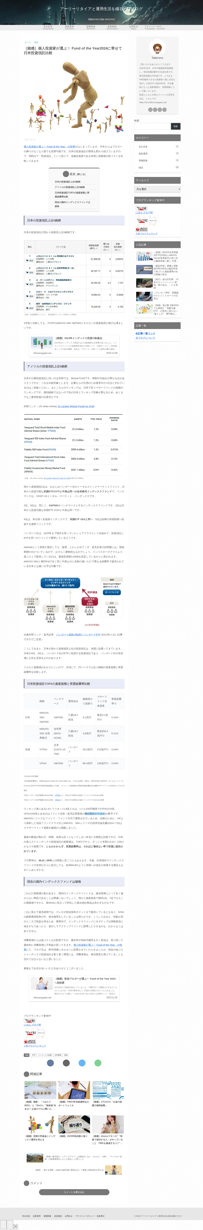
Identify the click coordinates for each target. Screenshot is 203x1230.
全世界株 (58, 1055)
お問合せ (68, 1216)
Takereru (157, 57)
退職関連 (47, 1216)
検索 (136, 120)
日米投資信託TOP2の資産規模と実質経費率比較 (72, 194)
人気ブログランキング (35, 1046)
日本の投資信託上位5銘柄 (67, 181)
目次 (73, 174)
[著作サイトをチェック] (50, 1063)
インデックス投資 (45, 1055)
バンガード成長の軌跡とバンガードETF (78, 634)
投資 (66, 1055)
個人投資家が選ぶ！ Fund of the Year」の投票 (49, 146)
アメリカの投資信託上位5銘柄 (70, 187)
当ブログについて (145, 337)
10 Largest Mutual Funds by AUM (75, 406)
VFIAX (57, 800)
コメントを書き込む (74, 1192)
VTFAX (57, 795)
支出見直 (26, 1216)
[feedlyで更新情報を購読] (97, 1063)
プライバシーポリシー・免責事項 (89, 1216)
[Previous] (3, 1224)
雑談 (27, 1055)
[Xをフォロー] (66, 1063)
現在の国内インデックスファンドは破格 (72, 204)
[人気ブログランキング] (30, 1041)
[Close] (15, 1226)
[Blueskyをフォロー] (82, 1063)
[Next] (10, 1224)
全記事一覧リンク (145, 333)
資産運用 (37, 1216)
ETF (33, 1055)
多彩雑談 (58, 1216)
